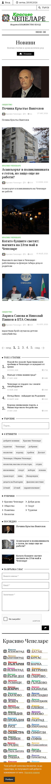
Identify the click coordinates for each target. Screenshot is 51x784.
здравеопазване (32, 488)
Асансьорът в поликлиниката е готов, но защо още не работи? (25, 173)
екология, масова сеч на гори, (17, 464)
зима (20, 476)
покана (42, 470)
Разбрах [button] (9, 779)
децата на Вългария (13, 482)
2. (19, 347)
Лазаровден (32, 476)
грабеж (30, 452)
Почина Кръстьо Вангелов (23, 108)
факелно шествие (35, 482)
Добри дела (34, 501)
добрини (33, 446)
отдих (39, 464)
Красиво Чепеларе (14, 114)
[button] (40, 32)
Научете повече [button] (32, 772)
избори (31, 470)
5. (31, 347)
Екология (9, 514)
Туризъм (32, 510)
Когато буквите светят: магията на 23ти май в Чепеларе (20, 245)
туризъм (7, 446)
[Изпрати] (45, 628)
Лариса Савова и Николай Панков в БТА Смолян (22, 318)
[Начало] (20, 53)
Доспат (41, 452)
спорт (21, 470)
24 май (6, 488)
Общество (7, 105)
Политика (9, 510)
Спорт (31, 506)
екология (7, 452)
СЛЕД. (37, 348)
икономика (8, 470)
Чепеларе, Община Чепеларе (17, 458)
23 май (17, 488)
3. (23, 347)
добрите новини (11, 440)
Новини (28, 53)
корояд (19, 452)
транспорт (8, 476)
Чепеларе (20, 446)
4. (27, 347)
